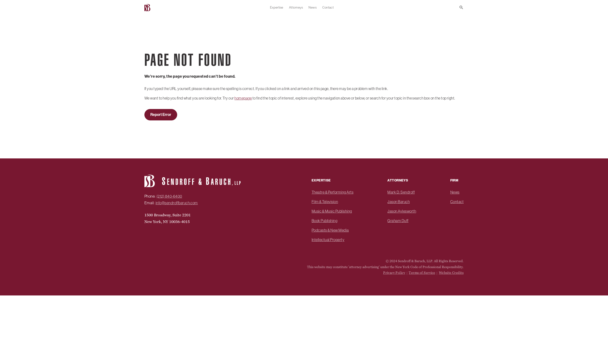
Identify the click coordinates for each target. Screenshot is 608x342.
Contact (328, 7)
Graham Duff (397, 220)
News (313, 7)
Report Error (160, 114)
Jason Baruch (398, 201)
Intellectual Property (328, 239)
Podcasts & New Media (330, 230)
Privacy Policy (394, 273)
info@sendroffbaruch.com (177, 202)
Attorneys (296, 7)
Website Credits (451, 273)
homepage (243, 98)
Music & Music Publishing (332, 211)
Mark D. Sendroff (401, 192)
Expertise (276, 7)
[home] (148, 7)
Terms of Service (422, 273)
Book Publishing (324, 220)
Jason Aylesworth (401, 211)
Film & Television (325, 201)
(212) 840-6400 (169, 196)
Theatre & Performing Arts (332, 192)
